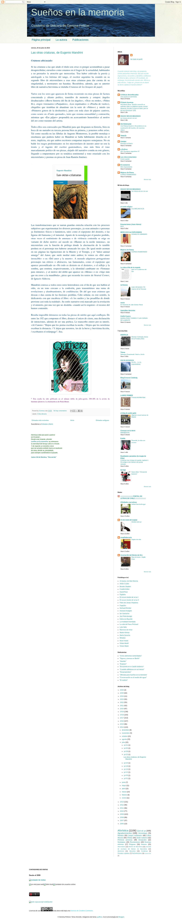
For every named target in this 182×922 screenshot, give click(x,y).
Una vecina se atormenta (128, 97)
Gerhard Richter (125, 608)
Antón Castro (125, 316)
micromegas (142, 833)
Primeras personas (125, 840)
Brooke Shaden (125, 586)
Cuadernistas (124, 589)
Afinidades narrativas (128, 502)
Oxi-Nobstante (125, 124)
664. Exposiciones (126, 167)
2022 (122, 702)
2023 (122, 699)
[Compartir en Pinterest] (81, 411)
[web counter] (40, 902)
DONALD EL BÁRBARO (139, 234)
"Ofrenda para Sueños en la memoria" (133, 675)
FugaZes (123, 605)
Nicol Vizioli (124, 641)
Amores (144, 844)
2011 (122, 808)
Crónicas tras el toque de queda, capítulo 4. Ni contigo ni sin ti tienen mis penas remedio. (134, 462)
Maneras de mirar (126, 630)
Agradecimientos (125, 833)
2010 (122, 811)
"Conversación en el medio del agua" (133, 677)
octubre (125, 736)
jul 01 (126, 778)
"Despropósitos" (125, 672)
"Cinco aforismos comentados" (131, 656)
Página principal (41, 39)
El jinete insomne (126, 102)
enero (124, 798)
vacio (122, 303)
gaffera (99, 917)
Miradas (123, 638)
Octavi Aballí (124, 643)
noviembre (126, 733)
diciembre (126, 730)
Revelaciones (135, 842)
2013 (122, 802)
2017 (122, 718)
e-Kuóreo (124, 149)
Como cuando (125, 159)
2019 (122, 712)
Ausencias (148, 853)
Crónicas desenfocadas (129, 95)
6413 (122, 226)
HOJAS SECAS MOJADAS (130, 116)
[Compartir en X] (76, 411)
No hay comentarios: (60, 411)
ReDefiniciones (137, 853)
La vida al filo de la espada (130, 267)
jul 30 (126, 748)
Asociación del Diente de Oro (131, 555)
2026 (122, 690)
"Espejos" (123, 664)
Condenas (144, 851)
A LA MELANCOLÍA (138, 209)
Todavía (123, 136)
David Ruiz (124, 592)
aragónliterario (126, 537)
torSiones (124, 285)
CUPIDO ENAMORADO (128, 174)
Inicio (72, 420)
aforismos (121, 851)
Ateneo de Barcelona (135, 846)
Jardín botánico (142, 838)
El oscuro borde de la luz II (129, 600)
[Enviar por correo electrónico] (71, 411)
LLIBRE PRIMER (126, 395)
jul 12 (126, 772)
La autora (61, 39)
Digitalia (123, 595)
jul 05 (126, 775)
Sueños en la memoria (77, 12)
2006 (122, 824)
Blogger (121, 917)
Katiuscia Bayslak (126, 619)
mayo (124, 785)
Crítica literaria (41, 414)
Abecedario (121, 846)
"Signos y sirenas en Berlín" (130, 658)
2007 (122, 820)
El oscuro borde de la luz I (129, 597)
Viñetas (129, 838)
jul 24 (126, 763)
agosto (124, 739)
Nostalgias (121, 842)
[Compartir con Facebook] (79, 411)
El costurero (125, 165)
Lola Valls (123, 627)
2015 (122, 724)
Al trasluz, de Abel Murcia (129, 581)
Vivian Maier (124, 646)
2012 (122, 805)
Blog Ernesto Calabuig (128, 378)
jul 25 (126, 754)
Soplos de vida (136, 539)
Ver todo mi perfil (136, 59)
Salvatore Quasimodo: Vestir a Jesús (132, 354)
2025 (122, 693)
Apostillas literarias (127, 310)
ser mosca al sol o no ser (128, 118)
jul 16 (126, 769)
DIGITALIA (124, 335)
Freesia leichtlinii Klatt (138, 397)
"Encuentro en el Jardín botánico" (132, 667)
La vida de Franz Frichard (129, 624)
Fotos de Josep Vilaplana (129, 603)
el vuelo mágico (126, 207)
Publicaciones (80, 39)
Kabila (122, 438)
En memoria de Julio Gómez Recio (131, 304)
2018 (122, 715)
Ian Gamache (124, 614)
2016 (122, 721)
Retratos (121, 835)
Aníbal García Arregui (138, 504)
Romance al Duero (126, 143)
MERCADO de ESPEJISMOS (131, 232)
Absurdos (132, 851)
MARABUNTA (124, 432)
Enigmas (132, 844)
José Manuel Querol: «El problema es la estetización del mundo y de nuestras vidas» (133, 128)
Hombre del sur (136, 522)
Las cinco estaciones (128, 157)
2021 (122, 705)
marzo (124, 792)
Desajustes (142, 840)
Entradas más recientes (40, 420)
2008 (122, 817)
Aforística (123, 830)
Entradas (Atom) (47, 424)
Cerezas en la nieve (127, 431)
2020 (122, 709)
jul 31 (126, 745)
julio (123, 742)
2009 (122, 814)
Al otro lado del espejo (128, 520)
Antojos (123, 141)
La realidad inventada (128, 622)
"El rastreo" (124, 680)
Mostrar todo (147, 179)
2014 (122, 727)
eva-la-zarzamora (127, 360)
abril (124, 789)
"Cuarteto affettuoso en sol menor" (132, 669)
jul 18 (126, 766)
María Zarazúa (125, 635)
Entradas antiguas (102, 420)
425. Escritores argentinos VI (129, 151)
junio (124, 782)
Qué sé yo (141, 831)
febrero (125, 795)
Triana (122, 352)
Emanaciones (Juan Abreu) (130, 224)
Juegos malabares (135, 835)
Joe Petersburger (126, 616)
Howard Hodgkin (126, 611)
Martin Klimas (125, 633)
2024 (122, 696)
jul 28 (126, 751)
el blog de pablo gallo (128, 413)
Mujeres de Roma (127, 173)
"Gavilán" (123, 661)
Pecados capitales (124, 853)
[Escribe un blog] (74, 411)
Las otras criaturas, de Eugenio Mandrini (57, 52)
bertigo (123, 470)
